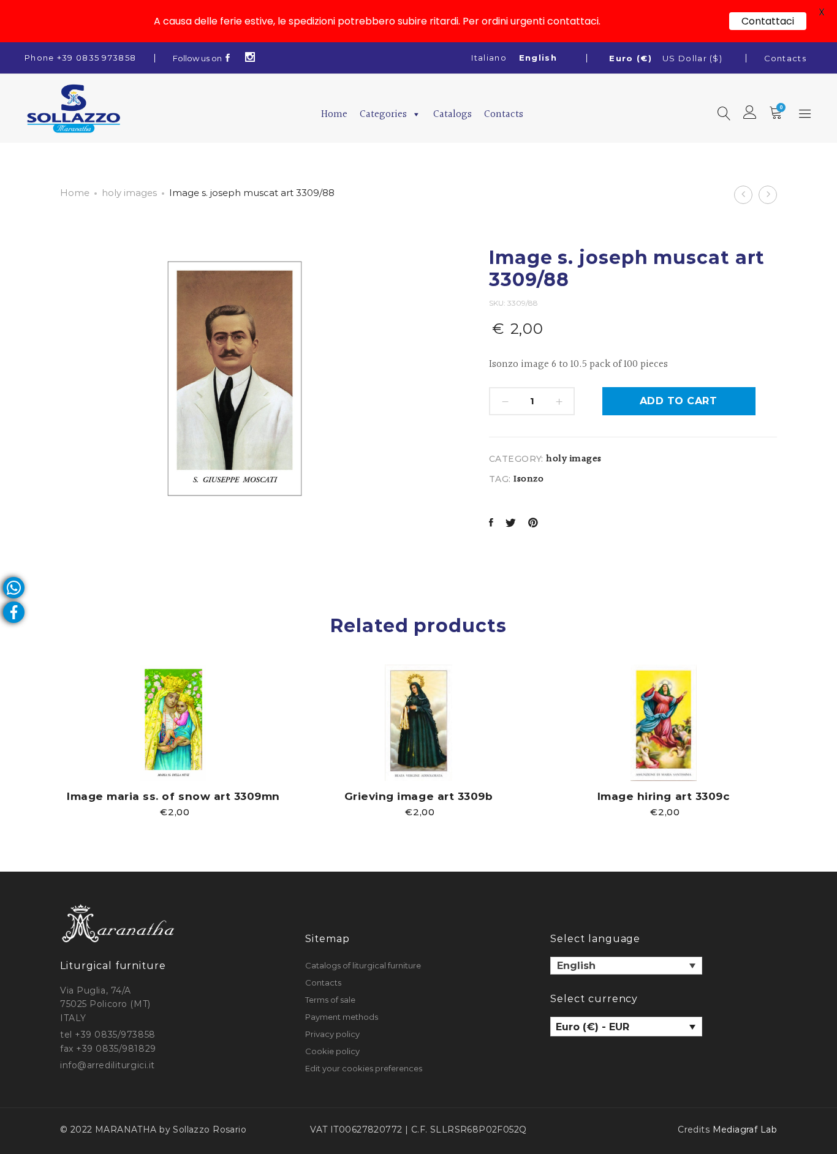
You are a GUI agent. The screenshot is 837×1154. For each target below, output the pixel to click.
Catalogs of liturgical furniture (363, 965)
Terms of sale (330, 1000)
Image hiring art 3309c (663, 796)
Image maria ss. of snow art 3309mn (173, 796)
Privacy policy (332, 1034)
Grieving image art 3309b (418, 796)
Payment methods (341, 1017)
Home (334, 114)
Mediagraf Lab (745, 1129)
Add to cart (678, 401)
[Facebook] (228, 58)
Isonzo (528, 479)
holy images (129, 192)
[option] (173, 740)
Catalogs (452, 114)
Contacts (785, 58)
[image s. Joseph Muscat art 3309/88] (491, 524)
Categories (383, 114)
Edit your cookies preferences (363, 1068)
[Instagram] (250, 58)
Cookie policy (332, 1051)
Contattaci (767, 21)
